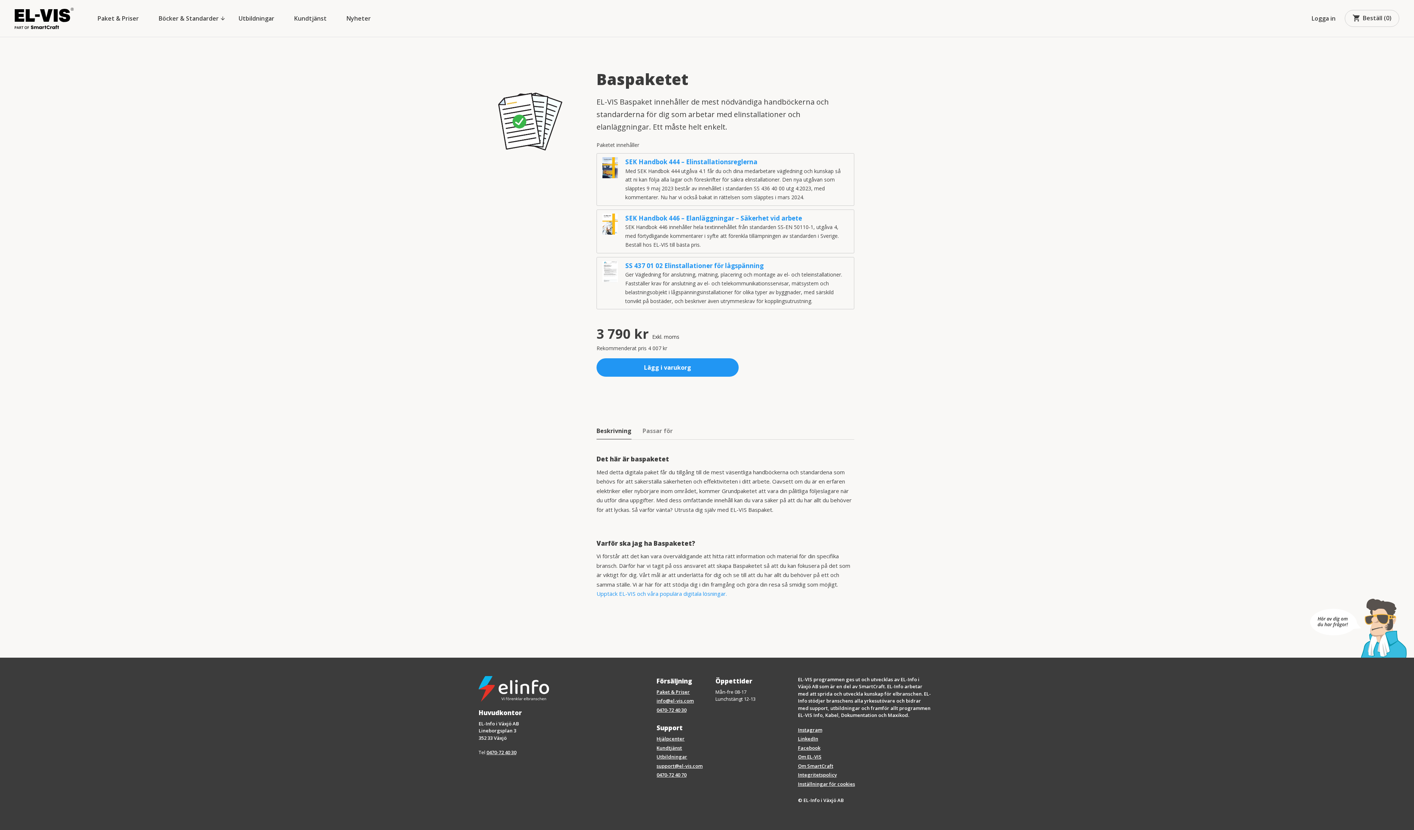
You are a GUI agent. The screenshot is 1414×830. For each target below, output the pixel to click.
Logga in (1324, 18)
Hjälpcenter (671, 738)
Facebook (809, 748)
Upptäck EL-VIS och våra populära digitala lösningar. (662, 593)
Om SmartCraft (815, 766)
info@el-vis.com (675, 700)
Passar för (658, 431)
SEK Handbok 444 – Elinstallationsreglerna (691, 162)
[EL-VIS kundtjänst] (1358, 628)
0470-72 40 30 (501, 752)
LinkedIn (808, 738)
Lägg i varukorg (667, 367)
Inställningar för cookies (826, 784)
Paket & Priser (118, 18)
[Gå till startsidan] (44, 18)
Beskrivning (614, 431)
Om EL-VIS (810, 756)
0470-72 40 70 (671, 774)
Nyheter (359, 18)
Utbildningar (256, 18)
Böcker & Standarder (192, 18)
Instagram (810, 730)
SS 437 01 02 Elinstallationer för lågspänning (694, 265)
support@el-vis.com (680, 766)
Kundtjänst (310, 18)
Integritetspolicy (817, 774)
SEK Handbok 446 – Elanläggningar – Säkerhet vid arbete (713, 218)
